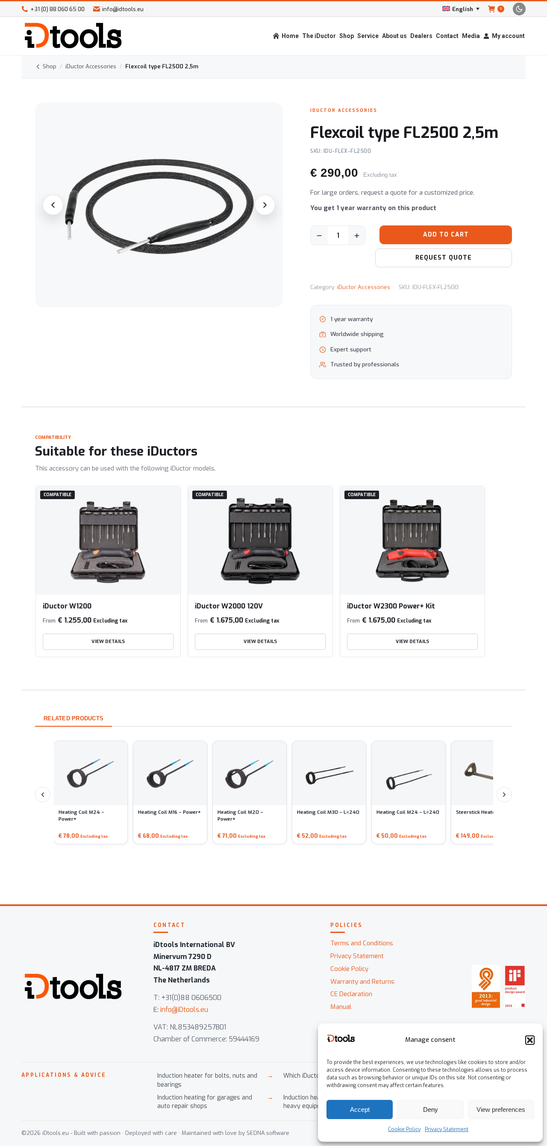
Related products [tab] (73, 718)
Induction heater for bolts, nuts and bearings (207, 1080)
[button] (530, 1040)
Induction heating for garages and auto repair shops (204, 1101)
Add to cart (446, 235)
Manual (340, 1007)
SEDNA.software (268, 1133)
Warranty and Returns (362, 981)
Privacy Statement (446, 1129)
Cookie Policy (404, 1129)
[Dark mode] (519, 9)
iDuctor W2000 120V (229, 606)
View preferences (500, 1109)
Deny (430, 1109)
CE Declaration (351, 994)
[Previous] (42, 794)
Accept (360, 1109)
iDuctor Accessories (90, 66)
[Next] (504, 794)
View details (108, 641)
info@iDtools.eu (184, 1009)
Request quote (443, 258)
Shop (49, 66)
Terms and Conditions (361, 943)
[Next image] (265, 205)
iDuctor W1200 (67, 606)
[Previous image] (53, 205)
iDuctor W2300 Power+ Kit (391, 606)
